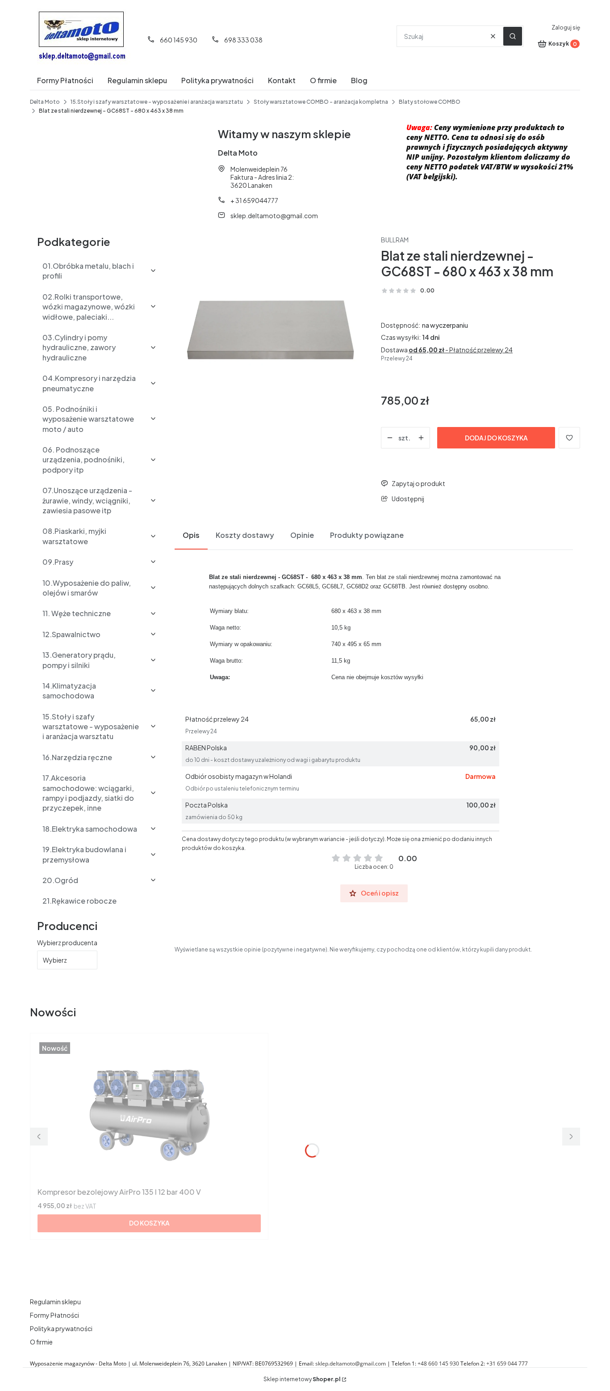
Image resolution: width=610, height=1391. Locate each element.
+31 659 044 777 (507, 1363)
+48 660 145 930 (438, 1363)
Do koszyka (149, 1223)
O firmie (41, 1342)
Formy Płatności (54, 1315)
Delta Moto (45, 101)
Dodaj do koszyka (496, 438)
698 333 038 (243, 40)
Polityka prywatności (61, 1328)
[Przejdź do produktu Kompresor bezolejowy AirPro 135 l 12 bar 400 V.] (149, 1112)
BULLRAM (395, 240)
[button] (512, 36)
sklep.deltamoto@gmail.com (274, 215)
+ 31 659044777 (254, 200)
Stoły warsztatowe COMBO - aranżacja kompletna (321, 101)
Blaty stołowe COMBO (429, 101)
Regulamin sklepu (55, 1302)
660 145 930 (178, 40)
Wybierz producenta (67, 943)
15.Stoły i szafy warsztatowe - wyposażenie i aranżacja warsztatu (157, 101)
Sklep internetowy (301, 1379)
